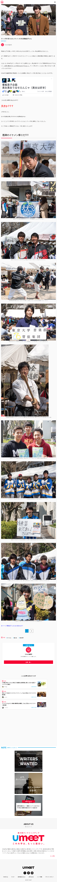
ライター (13, 876)
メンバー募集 (39, 876)
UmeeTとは (5, 876)
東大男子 (22, 637)
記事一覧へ (28, 662)
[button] (55, 2)
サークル (9, 637)
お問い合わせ (31, 876)
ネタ (4, 637)
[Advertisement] (28, 728)
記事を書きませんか (21, 876)
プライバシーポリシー (49, 876)
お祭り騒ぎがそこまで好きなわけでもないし (16, 66)
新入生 (15, 637)
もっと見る (52, 856)
